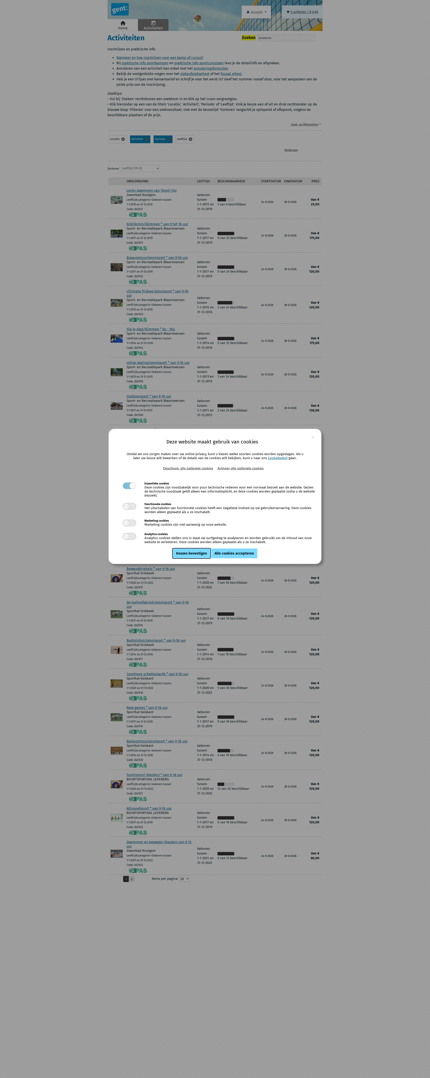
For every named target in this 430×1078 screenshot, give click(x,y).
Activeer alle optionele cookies (240, 468)
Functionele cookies (157, 504)
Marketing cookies (156, 520)
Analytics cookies (156, 534)
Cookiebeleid (278, 458)
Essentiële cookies (156, 483)
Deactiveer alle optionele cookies (188, 468)
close (313, 437)
